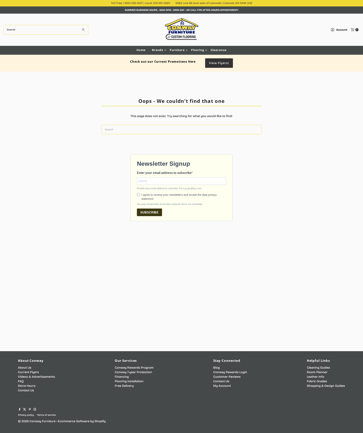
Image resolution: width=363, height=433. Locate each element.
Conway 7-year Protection (133, 372)
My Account (222, 386)
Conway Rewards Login (230, 372)
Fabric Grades (317, 381)
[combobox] (46, 29)
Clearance (218, 50)
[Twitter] (24, 410)
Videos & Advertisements (36, 376)
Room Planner (317, 372)
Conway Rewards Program (134, 367)
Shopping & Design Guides (326, 386)
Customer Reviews (227, 376)
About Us (24, 367)
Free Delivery (124, 386)
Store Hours (27, 386)
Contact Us (26, 390)
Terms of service (46, 414)
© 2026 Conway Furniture (37, 421)
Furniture (177, 50)
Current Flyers (28, 372)
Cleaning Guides (318, 367)
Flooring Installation (129, 381)
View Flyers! (219, 63)
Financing (122, 376)
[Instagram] (34, 410)
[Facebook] (19, 410)
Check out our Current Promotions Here (163, 61)
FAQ (21, 381)
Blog (216, 367)
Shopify (100, 421)
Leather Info (315, 376)
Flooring (197, 50)
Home (141, 50)
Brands (157, 50)
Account (341, 29)
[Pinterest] (30, 410)
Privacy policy (26, 414)
